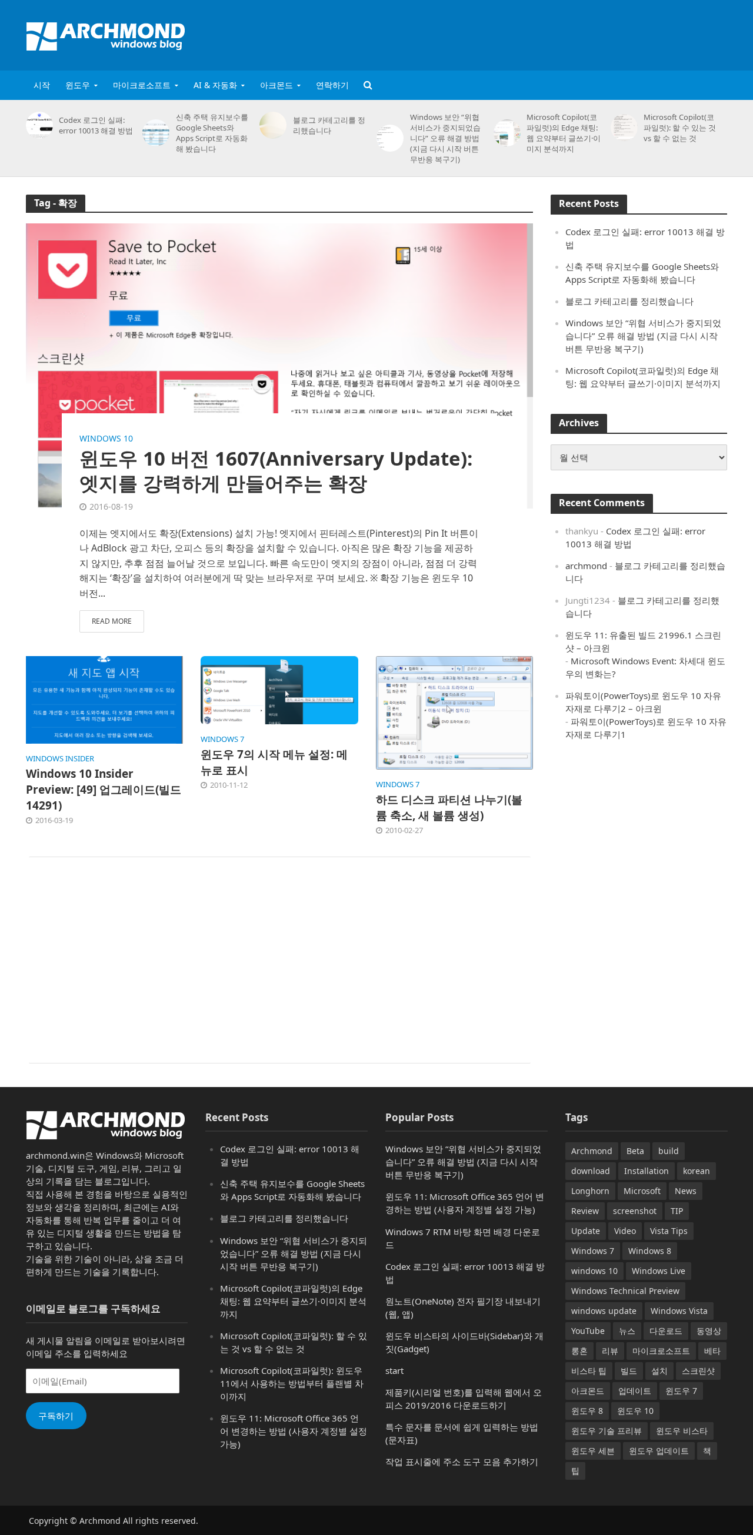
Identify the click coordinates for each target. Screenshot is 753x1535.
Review (585, 1210)
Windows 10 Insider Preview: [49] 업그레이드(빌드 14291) (103, 789)
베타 (712, 1350)
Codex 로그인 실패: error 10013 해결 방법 (96, 125)
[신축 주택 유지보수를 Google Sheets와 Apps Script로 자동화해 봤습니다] (153, 132)
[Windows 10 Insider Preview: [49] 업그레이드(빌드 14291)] (105, 699)
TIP (677, 1210)
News (686, 1190)
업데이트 (634, 1390)
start (394, 1370)
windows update (604, 1310)
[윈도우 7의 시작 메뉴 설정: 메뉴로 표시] (279, 689)
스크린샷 (698, 1370)
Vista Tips (669, 1230)
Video (625, 1230)
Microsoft (642, 1190)
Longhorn (590, 1190)
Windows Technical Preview (625, 1290)
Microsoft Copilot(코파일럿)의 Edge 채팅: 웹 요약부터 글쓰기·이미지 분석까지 (564, 133)
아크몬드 (276, 85)
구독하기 (56, 1416)
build (668, 1150)
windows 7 (222, 739)
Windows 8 (649, 1250)
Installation (646, 1170)
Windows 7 (592, 1250)
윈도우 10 (635, 1410)
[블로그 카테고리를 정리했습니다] (270, 125)
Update (585, 1230)
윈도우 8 (587, 1410)
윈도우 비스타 (682, 1430)
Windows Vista (679, 1310)
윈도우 (77, 85)
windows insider (60, 759)
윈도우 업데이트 (659, 1450)
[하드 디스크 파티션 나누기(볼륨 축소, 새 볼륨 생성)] (455, 711)
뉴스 (627, 1330)
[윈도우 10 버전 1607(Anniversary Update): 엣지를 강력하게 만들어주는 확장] (280, 365)
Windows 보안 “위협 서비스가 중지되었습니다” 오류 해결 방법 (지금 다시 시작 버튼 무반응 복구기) (445, 138)
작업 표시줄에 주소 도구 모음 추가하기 (461, 1461)
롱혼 (579, 1350)
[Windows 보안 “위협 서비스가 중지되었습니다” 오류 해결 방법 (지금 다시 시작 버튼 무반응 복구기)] (387, 138)
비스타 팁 (589, 1370)
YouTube (588, 1330)
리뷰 (610, 1350)
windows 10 (106, 438)
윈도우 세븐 (593, 1450)
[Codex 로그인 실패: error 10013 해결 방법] (37, 125)
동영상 (709, 1330)
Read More (112, 621)
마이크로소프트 (142, 85)
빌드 (629, 1370)
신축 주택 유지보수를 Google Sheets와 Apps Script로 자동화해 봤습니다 (212, 133)
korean (696, 1170)
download (590, 1170)
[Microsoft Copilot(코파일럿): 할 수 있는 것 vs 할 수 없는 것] (622, 127)
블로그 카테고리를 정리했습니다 (329, 125)
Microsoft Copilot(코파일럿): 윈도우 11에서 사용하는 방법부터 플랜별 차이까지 (292, 1383)
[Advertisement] (513, 32)
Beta (635, 1150)
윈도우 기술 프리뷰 (606, 1430)
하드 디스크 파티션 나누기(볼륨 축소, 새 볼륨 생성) (449, 807)
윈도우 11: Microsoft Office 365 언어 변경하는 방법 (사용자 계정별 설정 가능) (293, 1431)
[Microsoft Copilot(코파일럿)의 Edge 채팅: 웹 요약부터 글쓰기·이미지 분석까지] (505, 132)
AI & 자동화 (215, 85)
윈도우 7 (681, 1390)
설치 (659, 1370)
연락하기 (332, 85)
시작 (42, 85)
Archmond (591, 1150)
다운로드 (665, 1330)
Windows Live (658, 1270)
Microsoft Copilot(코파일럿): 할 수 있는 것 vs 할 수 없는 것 (680, 127)
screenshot (635, 1210)
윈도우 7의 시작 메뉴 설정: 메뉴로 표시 (274, 762)
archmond (586, 565)
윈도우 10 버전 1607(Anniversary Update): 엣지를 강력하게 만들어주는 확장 (275, 471)
